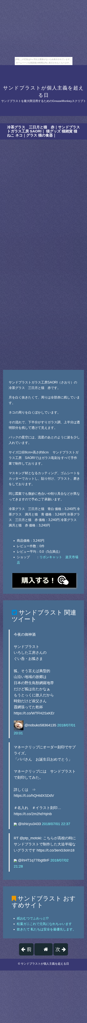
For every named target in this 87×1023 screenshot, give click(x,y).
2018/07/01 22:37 (56, 824)
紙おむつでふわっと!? (33, 918)
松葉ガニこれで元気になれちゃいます (44, 924)
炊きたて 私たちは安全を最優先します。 (46, 929)
